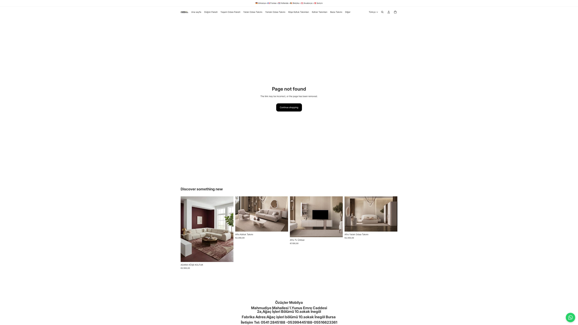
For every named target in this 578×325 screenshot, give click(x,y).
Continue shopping (289, 107)
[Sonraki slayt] (228, 229)
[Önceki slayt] (185, 229)
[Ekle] (229, 257)
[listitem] (348, 12)
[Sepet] (395, 12)
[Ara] (382, 12)
